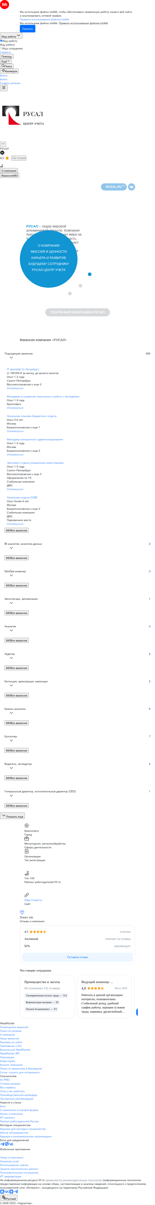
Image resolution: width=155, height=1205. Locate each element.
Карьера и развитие (48, 258)
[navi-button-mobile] (4, 88)
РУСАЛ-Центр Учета (48, 270)
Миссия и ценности (49, 251)
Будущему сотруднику (49, 264)
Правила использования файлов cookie (83, 23)
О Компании (49, 245)
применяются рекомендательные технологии (73, 1180)
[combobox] (8, 1198)
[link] (6, 66)
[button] (3, 75)
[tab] (9, 170)
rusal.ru (116, 186)
